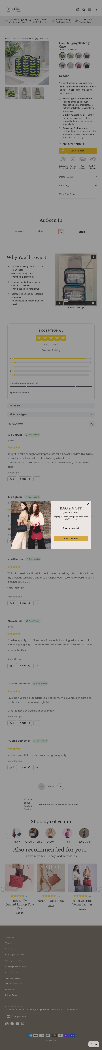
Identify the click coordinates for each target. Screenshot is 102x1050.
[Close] (87, 504)
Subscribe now (70, 538)
